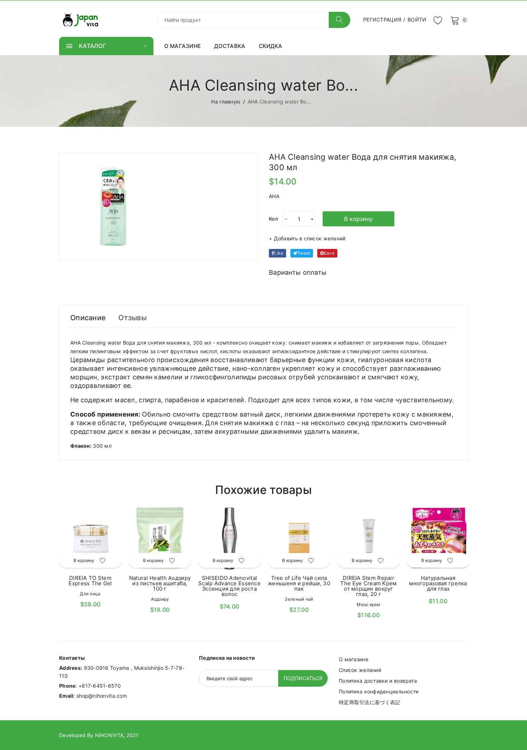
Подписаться (303, 678)
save (329, 253)
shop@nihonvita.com (101, 696)
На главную (225, 101)
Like (278, 253)
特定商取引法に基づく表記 (369, 702)
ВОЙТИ (417, 19)
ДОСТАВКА (229, 46)
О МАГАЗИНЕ (182, 46)
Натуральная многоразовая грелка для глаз (438, 583)
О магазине (353, 659)
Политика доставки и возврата (378, 681)
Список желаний (360, 670)
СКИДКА (271, 46)
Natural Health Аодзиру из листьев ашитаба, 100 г (160, 583)
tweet (303, 253)
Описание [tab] (88, 317)
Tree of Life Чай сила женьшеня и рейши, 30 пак (299, 583)
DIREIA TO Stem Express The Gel (90, 580)
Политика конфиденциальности (379, 691)
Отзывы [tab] (132, 317)
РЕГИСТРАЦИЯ (382, 19)
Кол (273, 219)
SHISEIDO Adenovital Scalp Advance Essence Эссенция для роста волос (229, 585)
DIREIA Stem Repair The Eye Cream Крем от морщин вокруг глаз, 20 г (368, 585)
